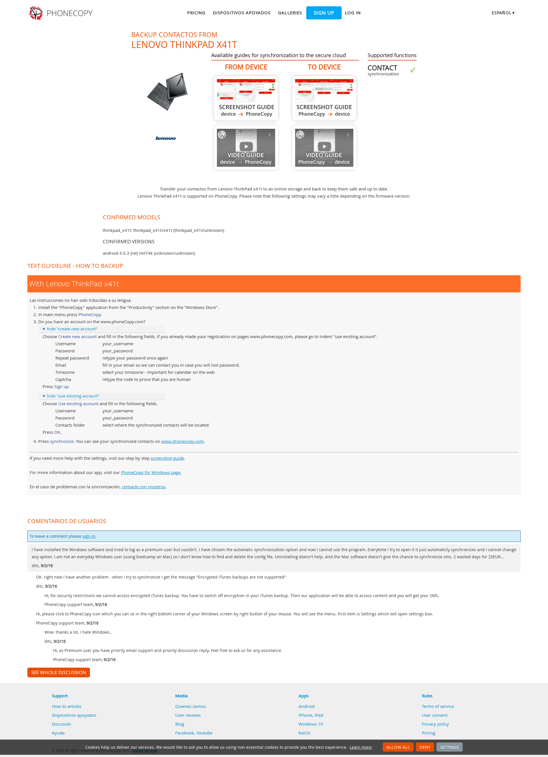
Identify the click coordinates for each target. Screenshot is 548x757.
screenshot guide (167, 458)
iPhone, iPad (311, 715)
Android (307, 706)
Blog (179, 724)
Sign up (324, 13)
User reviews (188, 715)
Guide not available (246, 148)
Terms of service (438, 706)
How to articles (66, 706)
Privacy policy (435, 724)
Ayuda (58, 733)
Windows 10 (311, 724)
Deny (425, 747)
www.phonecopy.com (182, 441)
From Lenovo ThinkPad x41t (246, 98)
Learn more (361, 747)
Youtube (204, 733)
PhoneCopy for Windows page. (151, 472)
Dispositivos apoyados (242, 12)
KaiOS (304, 733)
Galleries (290, 12)
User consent (435, 715)
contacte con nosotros (143, 486)
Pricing (196, 12)
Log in (353, 12)
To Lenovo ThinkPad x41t (324, 98)
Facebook (184, 733)
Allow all (398, 747)
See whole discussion (58, 672)
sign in (88, 536)
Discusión (61, 724)
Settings (449, 747)
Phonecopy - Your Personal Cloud (61, 13)
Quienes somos (190, 706)
